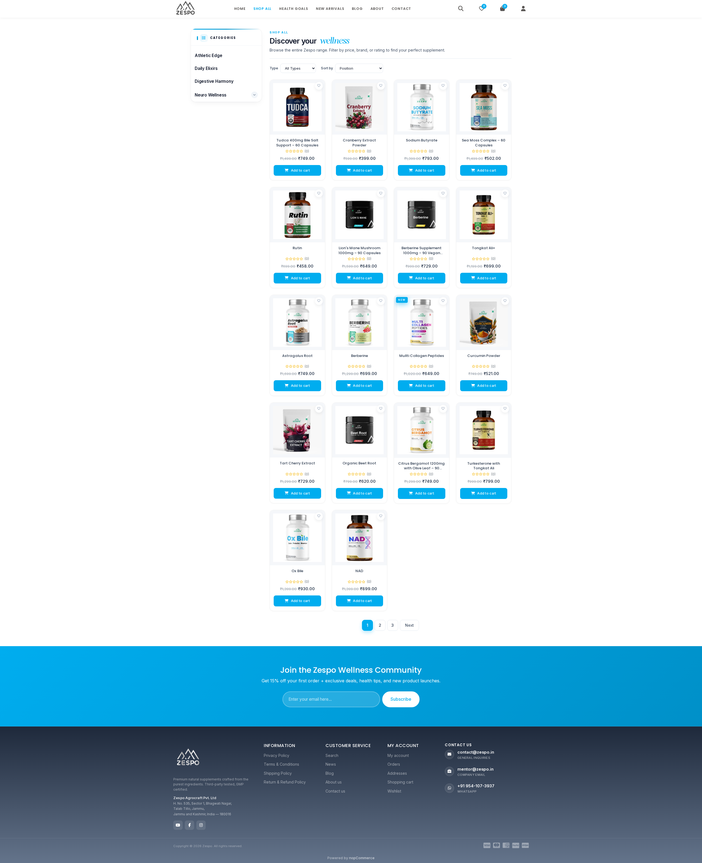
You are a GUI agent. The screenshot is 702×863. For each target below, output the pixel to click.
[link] (297, 130)
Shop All (262, 8)
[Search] (460, 8)
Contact (401, 8)
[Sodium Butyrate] (421, 107)
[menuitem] (289, 755)
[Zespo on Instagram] (201, 825)
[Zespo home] (188, 758)
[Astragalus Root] (297, 322)
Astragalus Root (297, 355)
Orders (393, 764)
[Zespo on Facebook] (189, 825)
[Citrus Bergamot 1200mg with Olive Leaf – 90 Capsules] (421, 430)
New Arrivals (330, 8)
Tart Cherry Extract (297, 463)
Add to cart (300, 170)
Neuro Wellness (211, 95)
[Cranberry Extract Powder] (359, 107)
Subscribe (400, 699)
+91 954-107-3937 (475, 785)
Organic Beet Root (359, 463)
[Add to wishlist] (319, 86)
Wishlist (394, 791)
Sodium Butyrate (421, 140)
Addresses (397, 773)
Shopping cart (400, 782)
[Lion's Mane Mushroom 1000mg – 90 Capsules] (359, 214)
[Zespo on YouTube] (178, 825)
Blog (357, 8)
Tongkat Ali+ (483, 248)
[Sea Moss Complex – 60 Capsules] (483, 107)
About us (333, 782)
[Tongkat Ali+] (483, 214)
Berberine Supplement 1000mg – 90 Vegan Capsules (421, 250)
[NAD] (359, 537)
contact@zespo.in (475, 752)
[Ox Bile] (297, 537)
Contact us (335, 791)
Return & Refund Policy (285, 782)
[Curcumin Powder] (483, 322)
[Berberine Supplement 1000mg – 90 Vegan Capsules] (421, 214)
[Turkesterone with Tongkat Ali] (483, 430)
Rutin (297, 248)
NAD (359, 571)
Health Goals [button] (293, 8)
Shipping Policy (278, 773)
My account (398, 755)
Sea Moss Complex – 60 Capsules (483, 142)
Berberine (359, 355)
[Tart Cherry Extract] (297, 430)
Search (331, 755)
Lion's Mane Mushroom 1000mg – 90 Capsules (359, 250)
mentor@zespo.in (475, 769)
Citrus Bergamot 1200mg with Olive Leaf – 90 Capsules (421, 465)
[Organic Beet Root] (359, 430)
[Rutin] (297, 214)
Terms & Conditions (281, 764)
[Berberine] (359, 322)
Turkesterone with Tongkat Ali (483, 465)
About (377, 8)
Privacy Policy (276, 755)
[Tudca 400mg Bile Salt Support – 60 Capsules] (297, 107)
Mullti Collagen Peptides (421, 355)
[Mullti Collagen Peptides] (421, 322)
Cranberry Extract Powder (359, 142)
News (330, 764)
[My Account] (523, 8)
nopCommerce (362, 858)
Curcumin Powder (483, 355)
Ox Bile (297, 571)
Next (409, 625)
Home (240, 8)
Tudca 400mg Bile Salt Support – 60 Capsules (297, 142)
